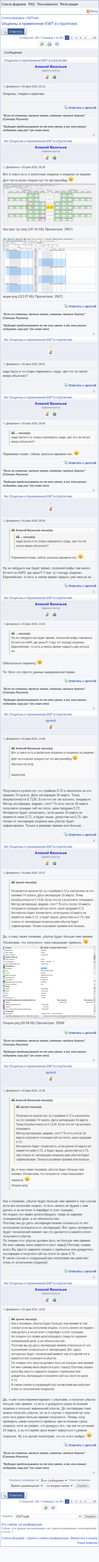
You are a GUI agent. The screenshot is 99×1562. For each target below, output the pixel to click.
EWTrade (33, 18)
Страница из (51, 37)
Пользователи (47, 4)
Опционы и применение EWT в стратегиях (39, 24)
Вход (94, 11)
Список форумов (13, 4)
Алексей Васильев (51, 66)
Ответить (16, 31)
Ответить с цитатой (82, 107)
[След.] (57, 44)
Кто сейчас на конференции (21, 1524)
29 (94, 37)
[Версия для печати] (49, 44)
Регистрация (69, 4)
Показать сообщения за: (24, 1480)
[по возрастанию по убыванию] (59, 1485)
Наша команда (87, 1542)
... (50, 346)
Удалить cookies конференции (47, 1538)
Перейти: (7, 1516)
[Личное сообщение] (47, 77)
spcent (51, 720)
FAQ (31, 4)
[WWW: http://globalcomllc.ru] (54, 77)
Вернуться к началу (93, 135)
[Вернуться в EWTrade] (42, 44)
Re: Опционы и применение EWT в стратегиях (38, 141)
